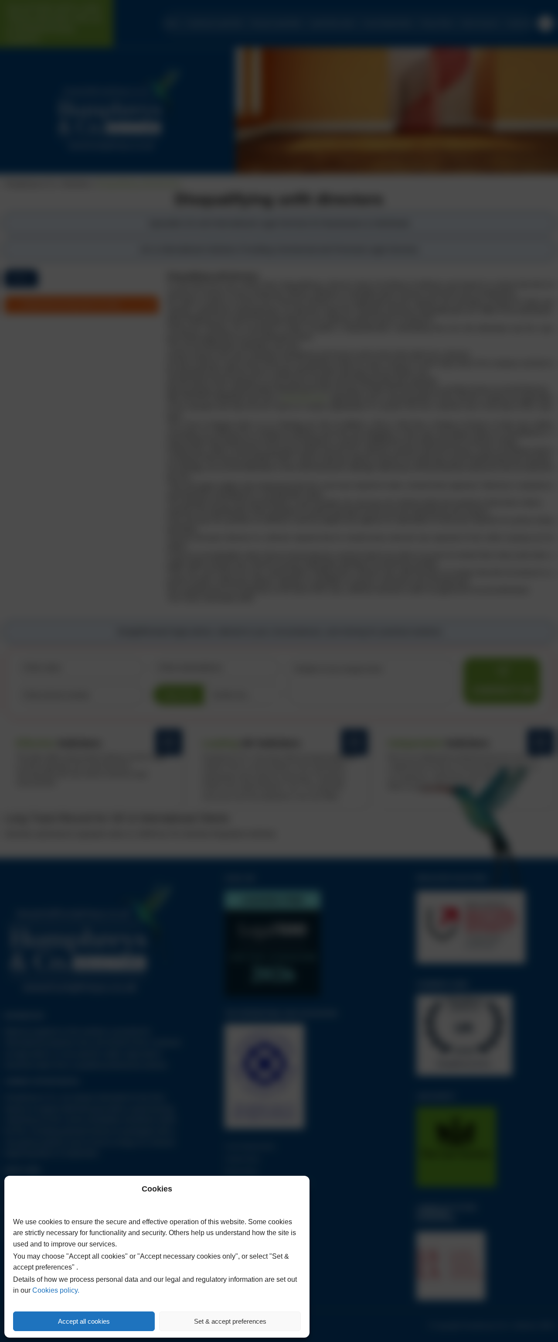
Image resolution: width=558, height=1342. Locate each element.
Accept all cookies (84, 1321)
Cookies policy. (55, 1290)
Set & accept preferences (230, 1321)
